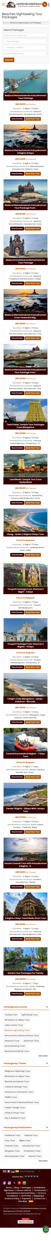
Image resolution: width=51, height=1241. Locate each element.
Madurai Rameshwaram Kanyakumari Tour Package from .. (25, 206)
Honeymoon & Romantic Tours (19, 1092)
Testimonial (40, 1190)
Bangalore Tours (12, 1151)
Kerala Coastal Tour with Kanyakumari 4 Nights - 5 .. (25, 864)
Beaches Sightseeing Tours (17, 1030)
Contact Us (39, 1198)
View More (43, 1055)
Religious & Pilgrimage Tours (17, 1071)
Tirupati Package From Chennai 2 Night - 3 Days (25, 590)
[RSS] (31, 1201)
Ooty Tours (10, 1140)
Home (5, 23)
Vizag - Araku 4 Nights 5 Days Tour (25, 534)
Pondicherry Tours (32, 1151)
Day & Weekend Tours (15, 1118)
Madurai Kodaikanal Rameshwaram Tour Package (25, 261)
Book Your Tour (33, 119)
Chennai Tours (11, 1145)
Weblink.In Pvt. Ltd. (33, 1214)
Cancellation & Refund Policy (20, 1193)
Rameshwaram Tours (14, 1156)
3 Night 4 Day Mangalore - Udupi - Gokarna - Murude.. (25, 700)
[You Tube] (19, 1182)
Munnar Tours (35, 1156)
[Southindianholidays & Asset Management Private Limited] (24, 5)
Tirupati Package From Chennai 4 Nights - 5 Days (25, 645)
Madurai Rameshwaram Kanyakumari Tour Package (25, 97)
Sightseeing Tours (30, 1014)
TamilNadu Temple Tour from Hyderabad (25, 481)
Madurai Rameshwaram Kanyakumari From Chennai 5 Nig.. (25, 316)
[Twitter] (14, 1182)
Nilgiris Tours (24, 1140)
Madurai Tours (31, 1135)
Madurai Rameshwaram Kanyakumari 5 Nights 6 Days (25, 151)
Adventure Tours (31, 1040)
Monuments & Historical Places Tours (22, 1035)
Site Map (22, 1201)
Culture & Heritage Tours (16, 1086)
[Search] (44, 4)
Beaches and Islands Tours (17, 1051)
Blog (16, 1187)
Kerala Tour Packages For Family (25, 973)
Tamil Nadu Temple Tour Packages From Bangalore (25, 426)
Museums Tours (12, 1040)
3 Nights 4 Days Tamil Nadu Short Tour (25, 918)
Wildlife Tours (11, 1097)
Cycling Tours (11, 1014)
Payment (26, 1198)
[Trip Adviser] (24, 1182)
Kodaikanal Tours (12, 1135)
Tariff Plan (25, 1195)
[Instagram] (9, 1182)
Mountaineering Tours (15, 1046)
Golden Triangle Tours (15, 1107)
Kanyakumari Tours (31, 1145)
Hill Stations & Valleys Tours (17, 1020)
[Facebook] (4, 1182)
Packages (26, 1187)
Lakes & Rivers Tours (14, 1025)
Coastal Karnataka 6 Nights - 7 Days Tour (25, 755)
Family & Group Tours (14, 1112)
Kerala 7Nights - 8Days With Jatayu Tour (25, 810)
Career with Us (23, 1190)
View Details (17, 119)
